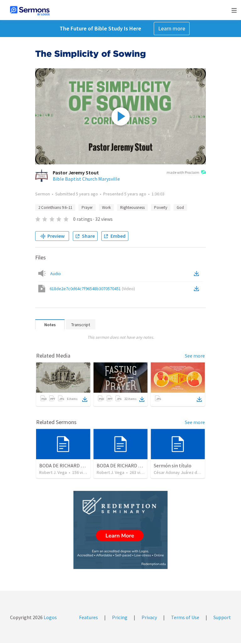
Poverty (160, 207)
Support (222, 617)
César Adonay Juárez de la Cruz (183, 472)
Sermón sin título (172, 465)
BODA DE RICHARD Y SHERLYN (129, 465)
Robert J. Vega (53, 472)
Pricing (119, 617)
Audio (55, 273)
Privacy (149, 617)
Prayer (87, 207)
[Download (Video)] (198, 288)
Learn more (171, 28)
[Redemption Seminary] (120, 530)
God (180, 207)
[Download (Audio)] (198, 273)
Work (106, 207)
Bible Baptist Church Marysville (86, 179)
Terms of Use (185, 617)
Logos (50, 617)
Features (88, 617)
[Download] (84, 399)
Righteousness (132, 207)
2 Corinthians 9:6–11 (55, 207)
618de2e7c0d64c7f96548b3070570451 (92, 288)
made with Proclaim (183, 172)
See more (195, 356)
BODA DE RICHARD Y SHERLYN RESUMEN (82, 465)
